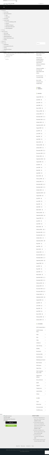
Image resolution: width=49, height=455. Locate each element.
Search (16, 1)
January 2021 (39, 252)
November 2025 (39, 119)
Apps (37, 334)
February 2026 (39, 111)
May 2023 (38, 204)
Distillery (38, 348)
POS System (38, 365)
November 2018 (39, 291)
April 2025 (38, 139)
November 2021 (39, 235)
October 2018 (39, 294)
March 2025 (38, 142)
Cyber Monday (39, 345)
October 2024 (39, 156)
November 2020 (39, 257)
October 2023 (39, 190)
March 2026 (38, 108)
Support (38, 385)
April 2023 (38, 206)
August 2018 (38, 299)
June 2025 (38, 133)
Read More (7, 59)
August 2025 (38, 127)
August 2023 (38, 195)
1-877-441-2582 (7, 417)
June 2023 (38, 201)
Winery (37, 394)
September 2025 (39, 125)
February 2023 (39, 212)
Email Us (11, 422)
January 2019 (39, 285)
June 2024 (38, 167)
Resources (4, 42)
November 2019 (39, 280)
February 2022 (39, 229)
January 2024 (39, 181)
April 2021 (38, 246)
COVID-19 (38, 342)
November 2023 (39, 187)
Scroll (1, 414)
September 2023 (39, 192)
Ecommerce (38, 351)
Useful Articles (39, 391)
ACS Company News (40, 327)
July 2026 (38, 99)
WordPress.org (39, 410)
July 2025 (38, 130)
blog (37, 337)
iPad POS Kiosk (39, 357)
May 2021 (38, 243)
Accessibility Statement (24, 451)
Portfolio (5, 39)
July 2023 (38, 198)
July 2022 (38, 221)
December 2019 (39, 277)
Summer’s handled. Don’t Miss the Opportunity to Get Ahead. (39, 432)
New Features (39, 362)
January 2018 (39, 319)
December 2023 (39, 184)
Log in (37, 401)
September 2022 (39, 215)
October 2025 (39, 122)
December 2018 (39, 288)
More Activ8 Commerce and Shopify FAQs (39, 82)
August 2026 (38, 96)
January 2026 (39, 113)
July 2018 (38, 302)
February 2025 (39, 144)
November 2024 (39, 153)
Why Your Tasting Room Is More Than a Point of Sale (40, 53)
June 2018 (38, 305)
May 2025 (38, 136)
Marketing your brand (40, 359)
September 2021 (39, 240)
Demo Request (11, 425)
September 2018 (39, 297)
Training (5, 47)
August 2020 (38, 263)
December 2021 (39, 232)
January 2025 (39, 147)
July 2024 (38, 164)
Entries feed (38, 404)
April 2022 (38, 223)
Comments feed (39, 407)
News (33, 446)
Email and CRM (39, 354)
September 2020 (39, 260)
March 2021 (38, 249)
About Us (4, 41)
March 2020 (38, 274)
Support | (42, 3)
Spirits (37, 382)
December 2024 (39, 150)
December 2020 (39, 254)
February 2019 (39, 283)
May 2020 (38, 268)
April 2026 (38, 105)
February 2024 (39, 178)
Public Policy (38, 368)
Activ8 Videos (6, 44)
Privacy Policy (40, 449)
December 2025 (39, 116)
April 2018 (38, 311)
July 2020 (38, 266)
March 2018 (38, 314)
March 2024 (38, 175)
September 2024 (39, 158)
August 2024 (38, 161)
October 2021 (39, 237)
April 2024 (38, 173)
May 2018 (38, 308)
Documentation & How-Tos (8, 46)
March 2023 (38, 209)
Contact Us (28, 446)
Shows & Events (39, 379)
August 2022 (38, 218)
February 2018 (39, 316)
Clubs (37, 340)
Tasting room (39, 388)
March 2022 (38, 226)
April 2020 (38, 271)
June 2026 (38, 102)
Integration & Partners (8, 49)
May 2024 (38, 170)
